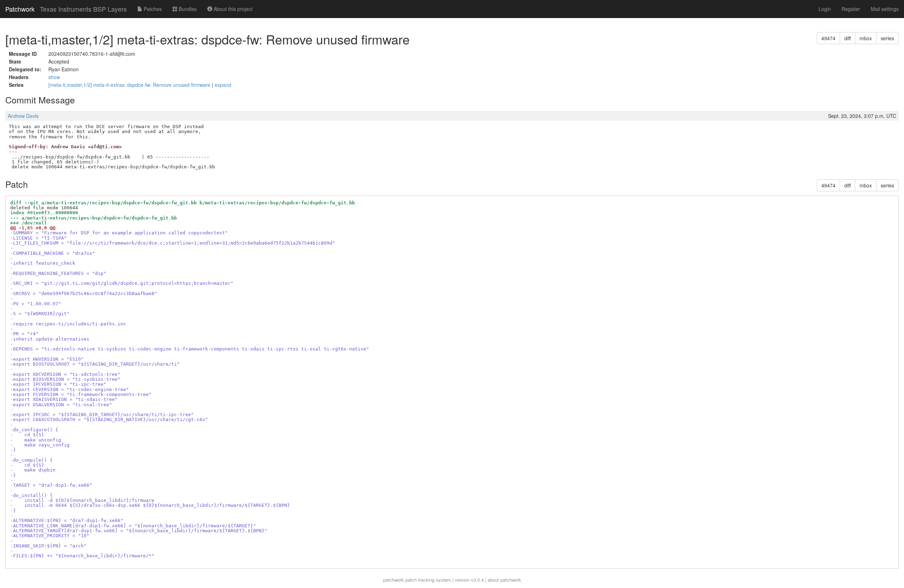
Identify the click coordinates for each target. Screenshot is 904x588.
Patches (152, 8)
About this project (232, 8)
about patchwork (504, 579)
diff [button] (847, 38)
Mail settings (885, 8)
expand (223, 84)
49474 (828, 38)
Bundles (187, 8)
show (54, 76)
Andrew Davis (23, 115)
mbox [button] (866, 38)
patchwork (393, 579)
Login (825, 8)
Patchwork (20, 8)
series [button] (887, 38)
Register (850, 8)
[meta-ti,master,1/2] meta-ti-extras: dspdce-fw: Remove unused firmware (130, 84)
